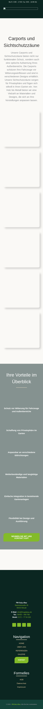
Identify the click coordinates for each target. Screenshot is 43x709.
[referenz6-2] (21, 112)
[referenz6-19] (21, 192)
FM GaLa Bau (16, 704)
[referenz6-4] (21, 233)
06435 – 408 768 (23, 615)
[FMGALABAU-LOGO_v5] (20, 8)
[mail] (24, 625)
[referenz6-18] (21, 152)
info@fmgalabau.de (24, 612)
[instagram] (19, 625)
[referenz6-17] (21, 273)
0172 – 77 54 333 (24, 617)
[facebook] (14, 625)
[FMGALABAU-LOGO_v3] (21, 581)
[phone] (29, 625)
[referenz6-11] (21, 313)
